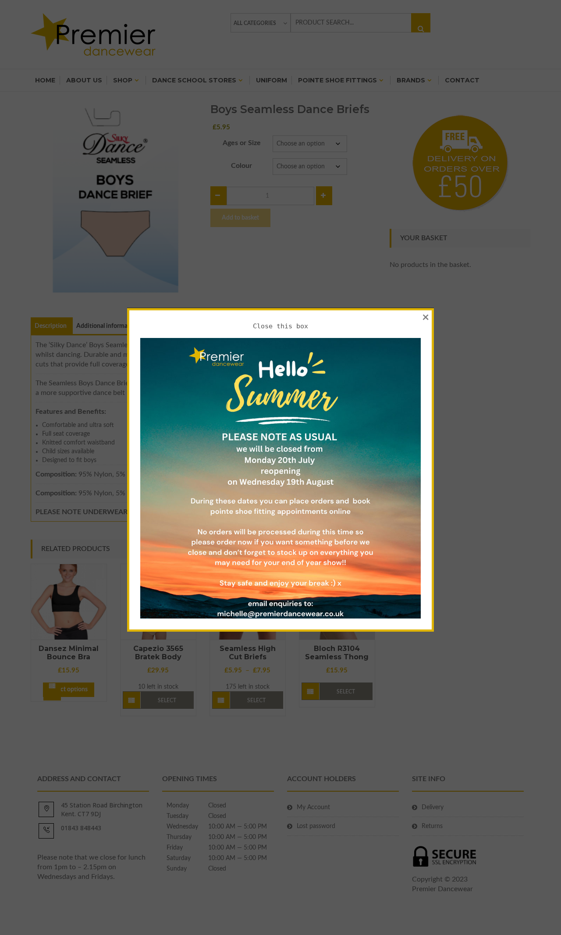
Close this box (280, 326)
